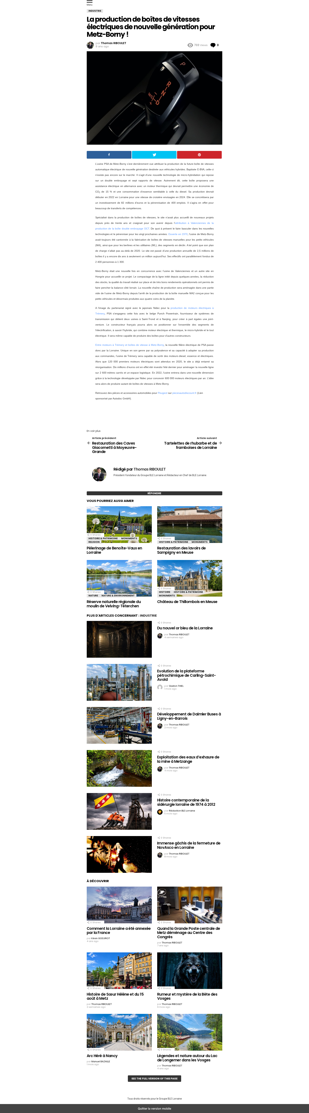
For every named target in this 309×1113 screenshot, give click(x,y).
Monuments (129, 538)
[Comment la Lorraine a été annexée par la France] (119, 905)
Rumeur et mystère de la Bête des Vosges (187, 996)
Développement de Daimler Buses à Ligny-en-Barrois (189, 716)
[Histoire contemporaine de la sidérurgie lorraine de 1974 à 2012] (119, 812)
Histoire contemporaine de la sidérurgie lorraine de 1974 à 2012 (186, 802)
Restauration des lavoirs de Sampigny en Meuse (181, 550)
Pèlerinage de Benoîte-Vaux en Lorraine (114, 550)
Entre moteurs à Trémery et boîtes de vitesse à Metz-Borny (129, 344)
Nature (93, 595)
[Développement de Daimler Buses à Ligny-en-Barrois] (119, 726)
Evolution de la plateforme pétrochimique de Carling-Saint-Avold (186, 675)
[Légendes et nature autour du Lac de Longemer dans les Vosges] (189, 1033)
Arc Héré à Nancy (102, 1055)
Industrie (148, 615)
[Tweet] (154, 155)
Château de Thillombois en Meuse (187, 601)
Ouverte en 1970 (178, 234)
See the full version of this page (154, 1078)
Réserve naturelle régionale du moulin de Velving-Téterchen (114, 604)
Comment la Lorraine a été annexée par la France (119, 930)
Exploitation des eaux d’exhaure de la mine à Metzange (188, 759)
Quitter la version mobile (154, 1108)
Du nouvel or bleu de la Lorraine (185, 628)
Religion (94, 542)
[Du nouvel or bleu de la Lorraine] (119, 640)
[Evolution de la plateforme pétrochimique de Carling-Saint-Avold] (119, 683)
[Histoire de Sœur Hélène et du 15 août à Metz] (119, 971)
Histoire (164, 592)
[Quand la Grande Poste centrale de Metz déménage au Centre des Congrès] (189, 905)
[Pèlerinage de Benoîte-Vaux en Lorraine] (119, 525)
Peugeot (162, 392)
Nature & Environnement (118, 595)
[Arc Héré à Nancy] (119, 1033)
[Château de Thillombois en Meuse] (189, 578)
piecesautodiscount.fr (184, 392)
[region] (154, 414)
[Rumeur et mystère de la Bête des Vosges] (189, 971)
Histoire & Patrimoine (103, 538)
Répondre (154, 493)
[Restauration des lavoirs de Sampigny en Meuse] (189, 525)
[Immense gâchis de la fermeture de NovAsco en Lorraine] (119, 855)
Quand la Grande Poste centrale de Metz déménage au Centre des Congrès (188, 932)
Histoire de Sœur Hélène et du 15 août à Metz (115, 996)
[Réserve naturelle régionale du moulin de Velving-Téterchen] (119, 578)
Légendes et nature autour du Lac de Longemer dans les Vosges (187, 1058)
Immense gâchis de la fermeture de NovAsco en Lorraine (188, 845)
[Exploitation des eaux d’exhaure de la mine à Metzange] (119, 769)
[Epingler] (199, 155)
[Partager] (109, 155)
